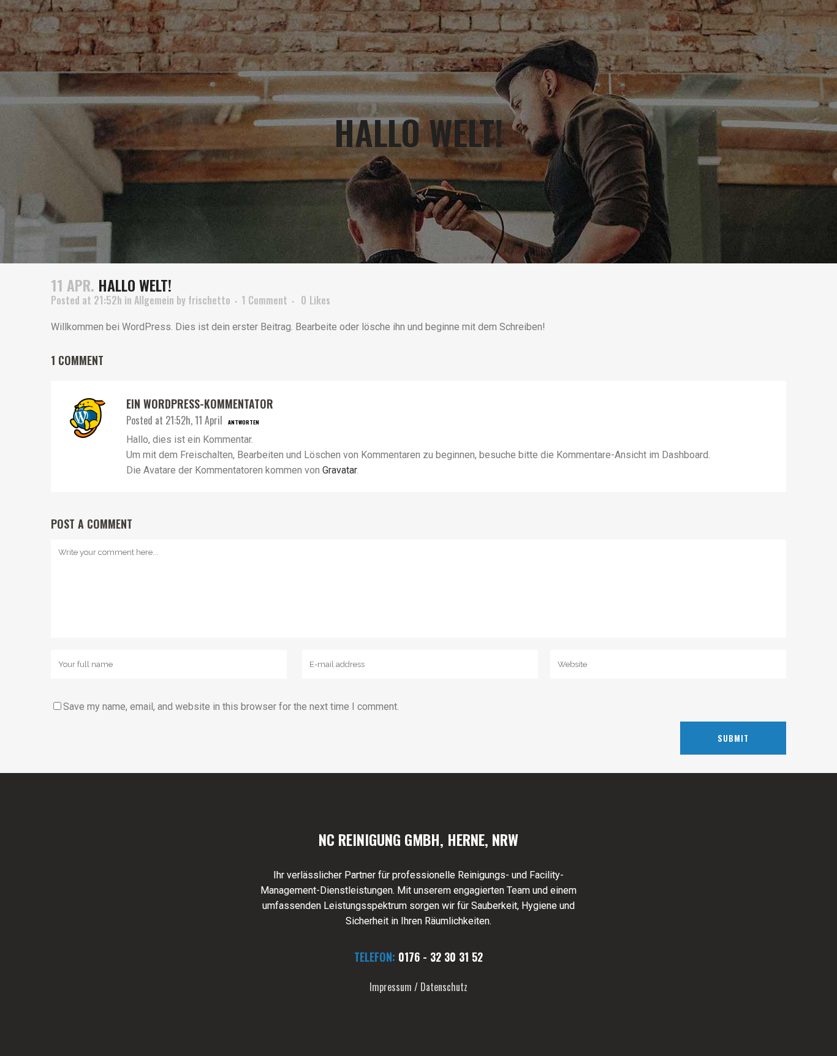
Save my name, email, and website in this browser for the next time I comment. (231, 706)
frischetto (209, 300)
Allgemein (154, 300)
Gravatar (339, 470)
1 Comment (264, 300)
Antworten (243, 422)
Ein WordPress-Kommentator (199, 404)
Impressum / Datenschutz (418, 986)
